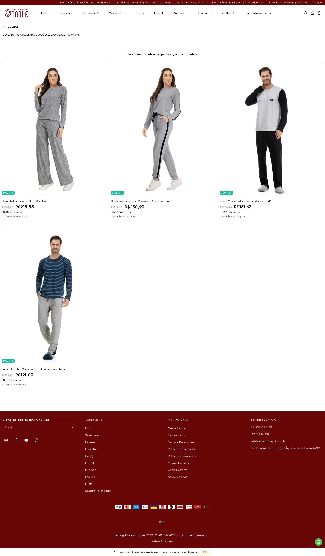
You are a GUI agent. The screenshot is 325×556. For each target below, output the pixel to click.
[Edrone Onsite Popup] (162, 278)
